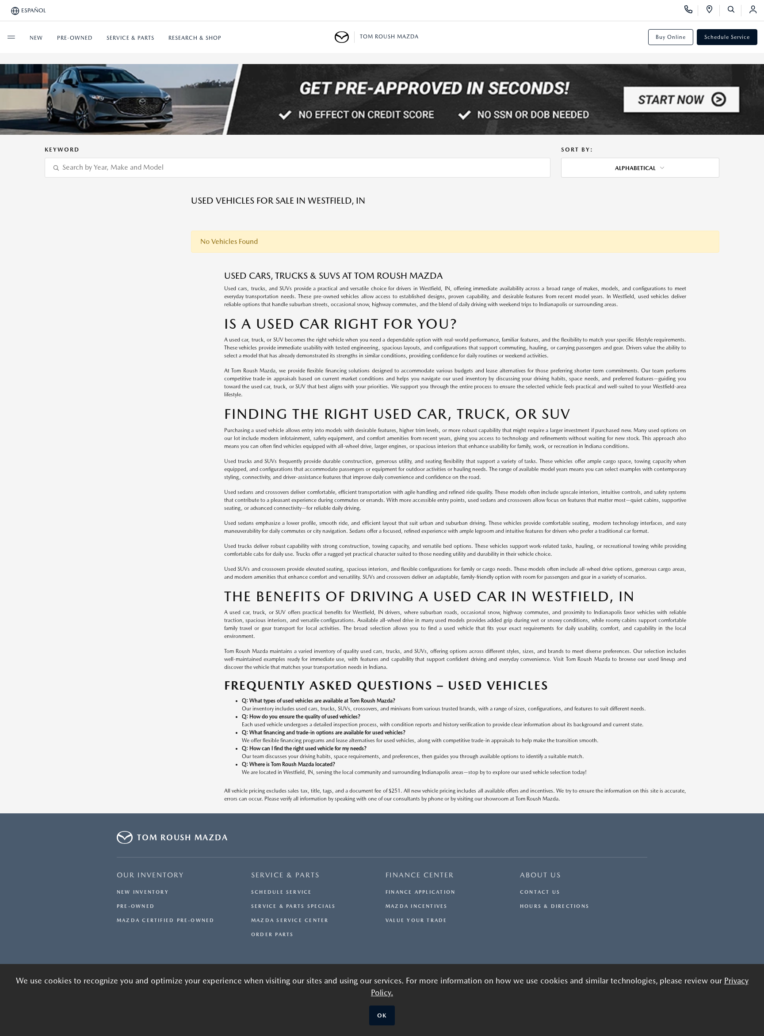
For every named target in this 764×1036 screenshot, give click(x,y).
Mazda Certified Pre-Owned (166, 920)
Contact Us (540, 892)
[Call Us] (691, 10)
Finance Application (420, 892)
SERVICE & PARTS (285, 875)
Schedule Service (727, 37)
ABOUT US (540, 875)
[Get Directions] (712, 10)
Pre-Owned (136, 906)
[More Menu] (11, 37)
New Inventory (143, 892)
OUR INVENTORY (150, 875)
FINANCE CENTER (420, 875)
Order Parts (272, 934)
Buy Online (671, 37)
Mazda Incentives (417, 906)
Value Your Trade (416, 920)
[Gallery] (382, 99)
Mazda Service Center (290, 920)
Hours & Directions (554, 906)
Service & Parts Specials (293, 906)
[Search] (734, 10)
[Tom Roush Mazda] (345, 37)
